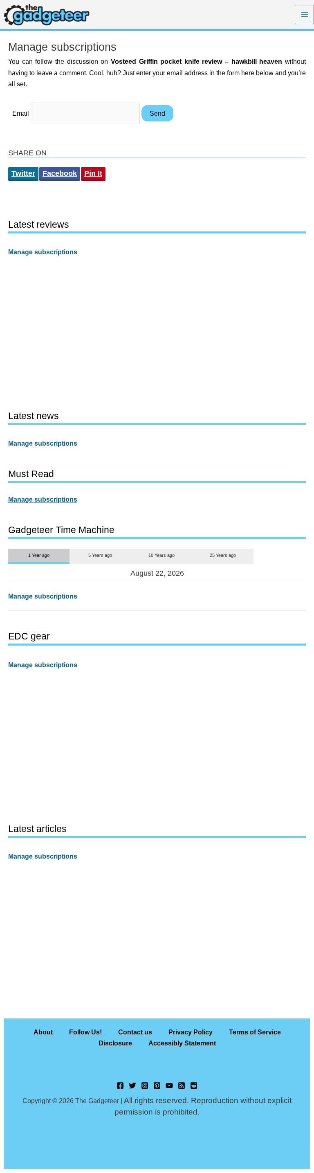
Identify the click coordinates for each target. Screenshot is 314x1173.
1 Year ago (38, 555)
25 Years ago (223, 555)
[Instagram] (144, 1085)
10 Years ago (161, 555)
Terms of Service (255, 1032)
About (43, 1032)
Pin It (93, 173)
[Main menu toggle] (304, 14)
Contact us (135, 1032)
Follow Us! (85, 1032)
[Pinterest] (157, 1085)
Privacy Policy (190, 1032)
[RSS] (181, 1085)
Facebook (60, 173)
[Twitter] (132, 1085)
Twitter (23, 173)
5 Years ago (100, 555)
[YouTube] (169, 1085)
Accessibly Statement (182, 1043)
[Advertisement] (157, 333)
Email (20, 113)
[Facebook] (120, 1085)
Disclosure (115, 1043)
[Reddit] (193, 1085)
